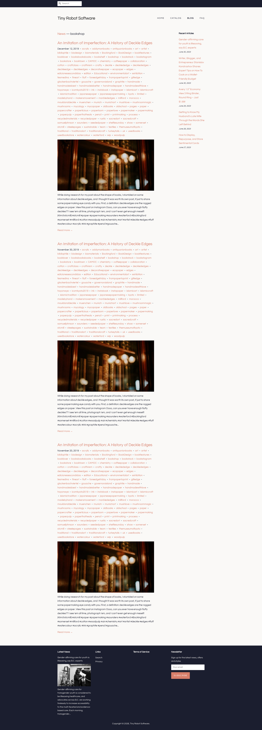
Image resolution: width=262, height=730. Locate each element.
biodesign (76, 53)
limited (140, 94)
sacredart (114, 118)
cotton (60, 65)
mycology (79, 106)
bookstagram (143, 57)
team (103, 127)
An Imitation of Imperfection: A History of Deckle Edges (104, 43)
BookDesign (125, 53)
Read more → (65, 230)
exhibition (137, 73)
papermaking (145, 110)
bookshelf (99, 57)
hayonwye (63, 90)
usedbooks (134, 131)
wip (109, 135)
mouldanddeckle (66, 102)
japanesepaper (88, 94)
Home (160, 18)
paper (143, 106)
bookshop (113, 57)
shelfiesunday (116, 123)
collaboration (137, 61)
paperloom (97, 110)
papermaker (128, 110)
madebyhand (64, 98)
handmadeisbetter (89, 86)
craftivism (87, 65)
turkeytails (113, 131)
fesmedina (63, 77)
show (130, 123)
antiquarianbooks (122, 49)
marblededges (107, 98)
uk (124, 131)
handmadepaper (112, 86)
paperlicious (81, 110)
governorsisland (103, 82)
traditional (63, 131)
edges (129, 69)
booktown (79, 61)
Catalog (175, 18)
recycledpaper (88, 118)
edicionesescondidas (69, 73)
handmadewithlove (135, 86)
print (106, 114)
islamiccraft (146, 90)
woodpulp (119, 135)
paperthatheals (83, 114)
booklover (62, 57)
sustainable (90, 127)
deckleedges (81, 69)
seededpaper (98, 123)
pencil (98, 114)
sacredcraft (129, 118)
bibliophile (62, 53)
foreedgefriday (97, 77)
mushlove (124, 102)
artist (144, 49)
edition (87, 73)
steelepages (74, 127)
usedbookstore (65, 135)
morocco (134, 98)
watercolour (83, 135)
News (61, 33)
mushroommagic (142, 102)
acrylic (85, 49)
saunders (82, 123)
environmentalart (119, 73)
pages (133, 106)
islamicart (131, 90)
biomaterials (92, 53)
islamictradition (68, 94)
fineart (75, 77)
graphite (119, 82)
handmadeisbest (66, 86)
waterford (98, 135)
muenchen (85, 102)
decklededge (122, 65)
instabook (102, 90)
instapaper (117, 90)
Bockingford (108, 53)
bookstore (65, 61)
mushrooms (64, 106)
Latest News (63, 652)
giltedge (135, 77)
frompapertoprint (118, 77)
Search (98, 658)
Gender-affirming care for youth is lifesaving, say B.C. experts (191, 43)
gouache (86, 82)
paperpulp (66, 114)
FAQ (202, 18)
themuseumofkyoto (129, 127)
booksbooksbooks (81, 57)
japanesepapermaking (112, 94)
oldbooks (108, 106)
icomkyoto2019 (80, 90)
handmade (134, 82)
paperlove (112, 110)
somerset (141, 123)
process (133, 114)
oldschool (121, 106)
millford (122, 98)
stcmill (60, 127)
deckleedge (64, 69)
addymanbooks (101, 49)
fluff (84, 77)
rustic (103, 118)
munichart (110, 102)
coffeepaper (120, 61)
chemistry (105, 61)
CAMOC (92, 61)
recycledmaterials (67, 118)
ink (92, 90)
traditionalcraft (97, 131)
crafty (98, 65)
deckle (108, 65)
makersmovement (86, 98)
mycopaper (93, 106)
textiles (112, 127)
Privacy (98, 662)
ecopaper (118, 69)
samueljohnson (65, 123)
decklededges (141, 65)
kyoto (131, 94)
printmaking (119, 114)
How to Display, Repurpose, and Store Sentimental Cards (191, 139)
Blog (190, 18)
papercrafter (64, 110)
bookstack (127, 57)
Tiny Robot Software (139, 724)
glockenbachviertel (67, 82)
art (136, 49)
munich (98, 102)
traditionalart (79, 131)
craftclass (73, 65)
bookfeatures (142, 53)
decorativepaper (100, 69)
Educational (100, 73)
